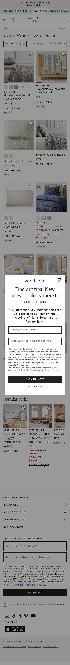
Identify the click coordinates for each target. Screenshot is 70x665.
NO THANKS (35, 386)
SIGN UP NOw (35, 379)
